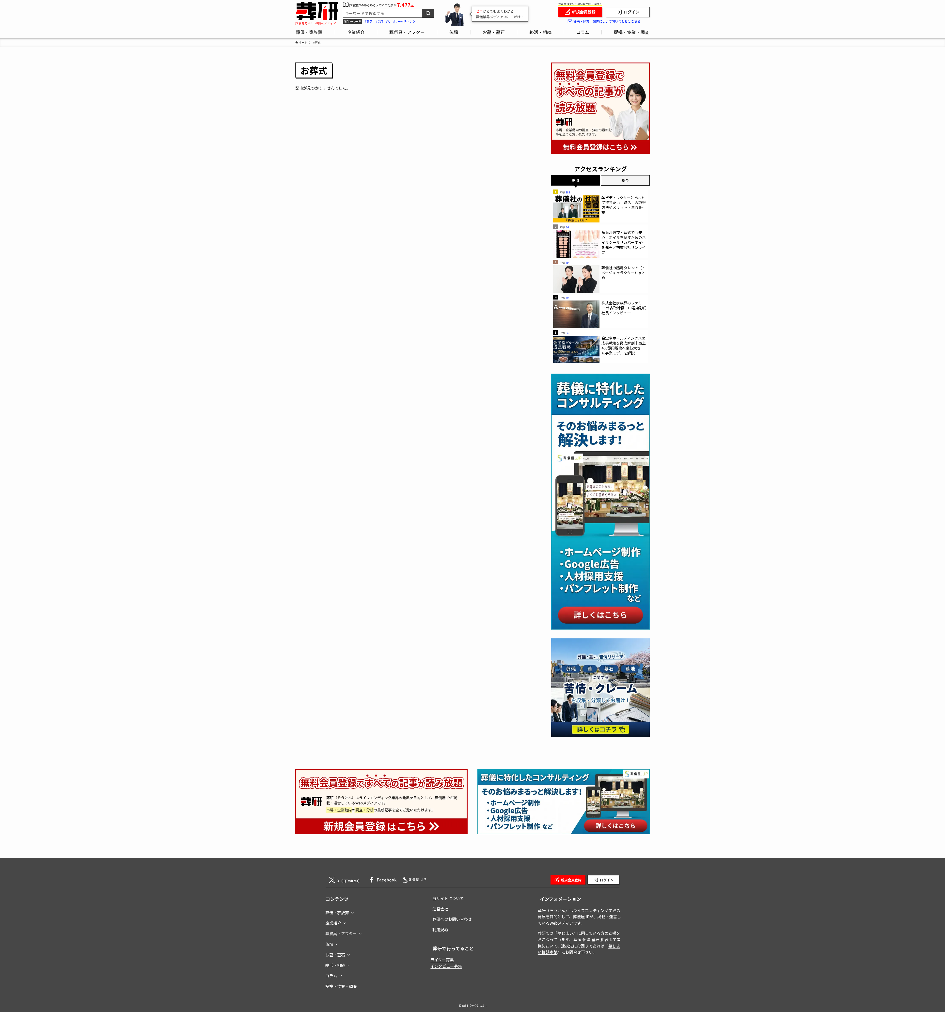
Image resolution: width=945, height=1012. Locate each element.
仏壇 (329, 944)
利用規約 (440, 930)
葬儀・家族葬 (337, 913)
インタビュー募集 (446, 966)
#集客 (369, 21)
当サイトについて (448, 898)
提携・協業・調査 (341, 986)
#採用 (379, 21)
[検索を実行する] (428, 13)
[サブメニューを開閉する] (352, 912)
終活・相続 (335, 965)
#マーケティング (404, 21)
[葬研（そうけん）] (316, 11)
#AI (388, 21)
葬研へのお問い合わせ (452, 919)
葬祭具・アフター (341, 933)
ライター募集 (442, 960)
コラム (331, 976)
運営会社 (440, 909)
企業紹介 (333, 923)
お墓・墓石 (335, 955)
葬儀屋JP (581, 916)
